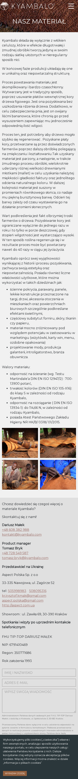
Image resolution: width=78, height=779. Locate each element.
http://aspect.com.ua (18, 605)
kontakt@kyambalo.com (22, 534)
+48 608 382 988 (15, 530)
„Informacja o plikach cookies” (22, 762)
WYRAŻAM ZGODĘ (15, 773)
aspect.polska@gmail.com (22, 600)
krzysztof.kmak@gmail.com (24, 596)
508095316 (37, 591)
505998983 (17, 591)
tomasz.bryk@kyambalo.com (25, 558)
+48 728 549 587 (15, 553)
